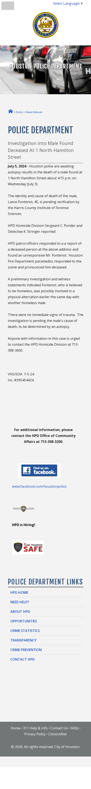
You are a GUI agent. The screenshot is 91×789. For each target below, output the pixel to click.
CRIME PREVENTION (26, 649)
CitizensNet (57, 734)
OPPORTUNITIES (23, 621)
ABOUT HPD (20, 611)
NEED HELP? (19, 602)
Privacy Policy (35, 734)
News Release (34, 112)
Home (15, 728)
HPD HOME (19, 592)
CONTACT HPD (22, 659)
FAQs (74, 728)
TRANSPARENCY (23, 640)
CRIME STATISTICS (25, 630)
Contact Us (59, 728)
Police (19, 112)
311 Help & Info (35, 728)
